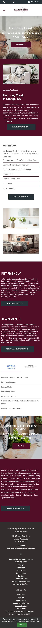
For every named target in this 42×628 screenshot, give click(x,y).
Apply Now (20, 44)
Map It (20, 446)
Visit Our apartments (14, 508)
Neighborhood (21, 573)
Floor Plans (21, 570)
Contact (21, 576)
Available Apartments (20, 127)
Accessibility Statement (21, 581)
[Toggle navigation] (4, 9)
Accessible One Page (21, 584)
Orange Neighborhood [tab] (30, 366)
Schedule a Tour (21, 579)
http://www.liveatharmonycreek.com (21, 548)
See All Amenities (20, 197)
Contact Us (21, 546)
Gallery (21, 565)
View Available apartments (16, 349)
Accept (21, 625)
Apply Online (35, 2)
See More (9, 121)
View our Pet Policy (13, 303)
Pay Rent (21, 598)
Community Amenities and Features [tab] (11, 367)
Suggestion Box (21, 606)
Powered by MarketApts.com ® (21, 559)
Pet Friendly (21, 609)
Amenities (21, 568)
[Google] (21, 554)
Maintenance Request (21, 603)
